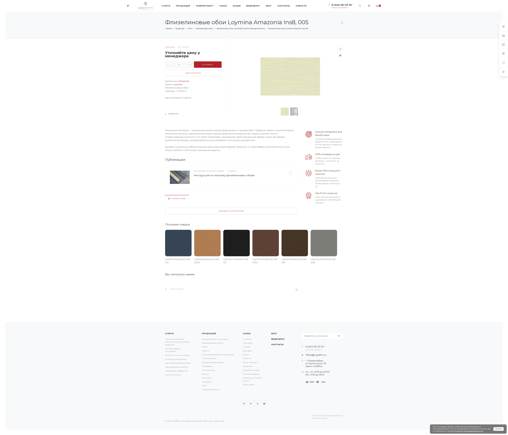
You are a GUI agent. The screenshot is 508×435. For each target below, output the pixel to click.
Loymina (177, 84)
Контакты (277, 344)
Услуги (169, 333)
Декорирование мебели (176, 367)
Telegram (250, 404)
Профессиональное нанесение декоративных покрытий (177, 342)
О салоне (247, 339)
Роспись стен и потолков (177, 355)
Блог (274, 333)
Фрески (205, 351)
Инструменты (208, 370)
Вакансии (247, 366)
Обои (204, 347)
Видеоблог (278, 339)
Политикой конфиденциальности (468, 431)
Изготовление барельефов (178, 363)
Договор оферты (319, 418)
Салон (247, 333)
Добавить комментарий (231, 211)
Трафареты (207, 366)
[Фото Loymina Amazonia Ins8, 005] (290, 76)
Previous (277, 111)
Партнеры (248, 343)
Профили (206, 382)
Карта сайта (248, 385)
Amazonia (184, 81)
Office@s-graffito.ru (316, 355)
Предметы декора (211, 389)
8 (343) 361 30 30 (342, 4)
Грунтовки (207, 378)
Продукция (209, 333)
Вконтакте (244, 404)
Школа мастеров (173, 375)
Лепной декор (209, 358)
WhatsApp (264, 404)
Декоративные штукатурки (215, 339)
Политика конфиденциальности (327, 416)
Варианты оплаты (251, 370)
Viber (257, 404)
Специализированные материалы (218, 355)
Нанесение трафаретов (176, 371)
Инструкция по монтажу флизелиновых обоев (224, 175)
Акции (246, 355)
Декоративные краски (212, 343)
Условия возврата (251, 374)
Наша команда (250, 362)
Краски (205, 374)
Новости (247, 358)
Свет (204, 386)
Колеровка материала (175, 359)
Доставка (247, 351)
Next (304, 111)
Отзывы (246, 347)
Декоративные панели (213, 362)
